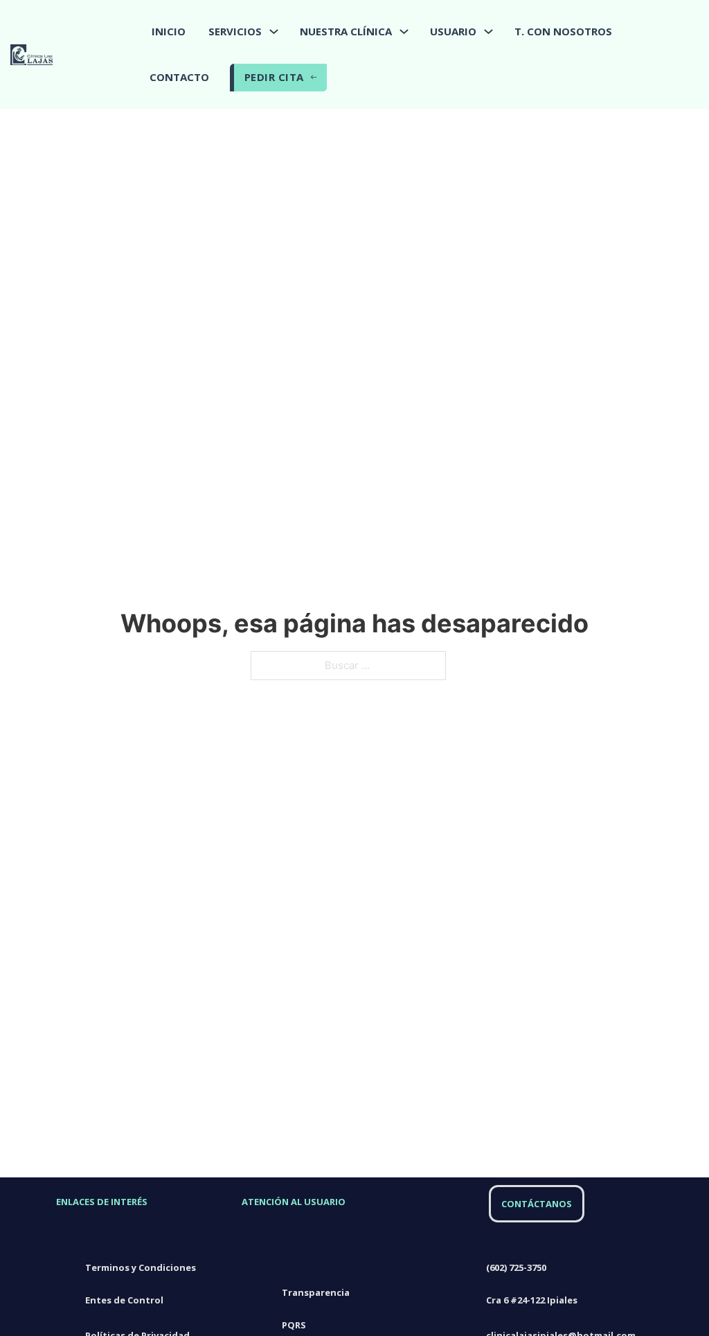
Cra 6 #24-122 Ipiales (533, 1300)
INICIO (169, 31)
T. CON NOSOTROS (563, 31)
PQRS (294, 1325)
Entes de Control (124, 1300)
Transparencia (316, 1292)
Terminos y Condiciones (140, 1267)
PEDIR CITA (274, 77)
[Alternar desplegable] (274, 31)
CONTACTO (179, 77)
